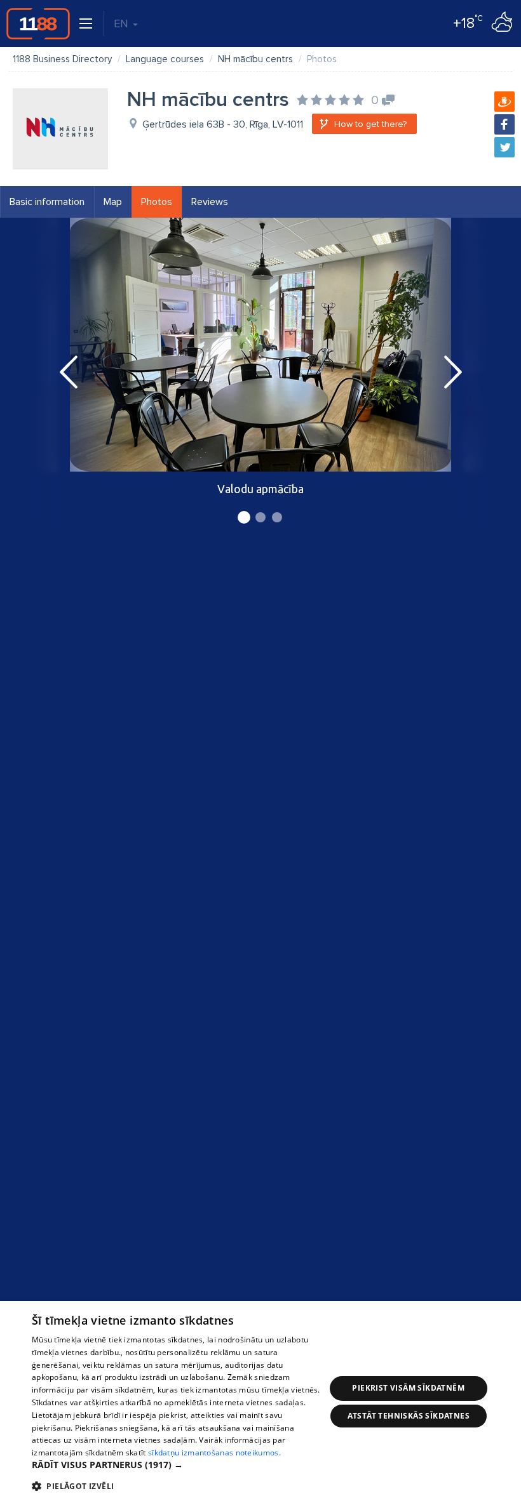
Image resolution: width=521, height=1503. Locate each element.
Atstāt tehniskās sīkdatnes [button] (409, 1415)
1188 (38, 23)
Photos (156, 201)
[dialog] (260, 1402)
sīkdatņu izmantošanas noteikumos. (214, 1452)
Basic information (47, 201)
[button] (178, 1465)
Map (113, 201)
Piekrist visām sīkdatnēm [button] (408, 1387)
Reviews (209, 201)
